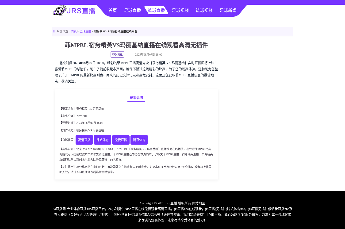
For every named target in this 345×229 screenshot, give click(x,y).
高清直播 (84, 140)
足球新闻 (228, 10)
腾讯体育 (139, 140)
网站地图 (198, 203)
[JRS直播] (74, 15)
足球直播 (132, 10)
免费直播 (121, 140)
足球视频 (180, 10)
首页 (112, 10)
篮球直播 (156, 10)
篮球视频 (204, 10)
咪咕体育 (102, 140)
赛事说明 (136, 97)
